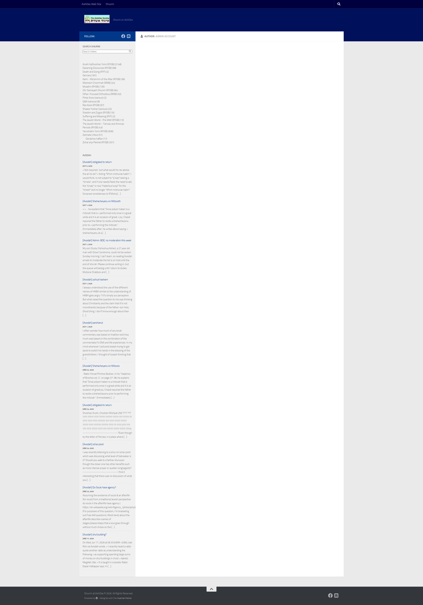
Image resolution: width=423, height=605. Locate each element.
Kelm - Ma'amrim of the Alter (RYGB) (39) (104, 79)
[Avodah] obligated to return (97, 162)
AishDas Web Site (91, 4)
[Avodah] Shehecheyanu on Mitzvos (101, 365)
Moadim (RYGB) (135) (94, 86)
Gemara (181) (89, 75)
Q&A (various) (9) (91, 101)
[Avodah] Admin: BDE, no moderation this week (107, 240)
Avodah (87, 155)
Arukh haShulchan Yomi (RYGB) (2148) (102, 64)
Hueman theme (124, 598)
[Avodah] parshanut (93, 322)
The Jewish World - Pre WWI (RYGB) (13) (103, 120)
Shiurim (110, 4)
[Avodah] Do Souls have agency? (99, 487)
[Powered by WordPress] (97, 598)
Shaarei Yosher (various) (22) (97, 108)
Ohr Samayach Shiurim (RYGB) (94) (100, 90)
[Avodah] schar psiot (93, 444)
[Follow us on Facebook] (123, 36)
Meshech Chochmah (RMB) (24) (99, 82)
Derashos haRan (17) (96, 138)
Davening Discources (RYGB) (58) (99, 67)
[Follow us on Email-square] (129, 36)
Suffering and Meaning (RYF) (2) (99, 116)
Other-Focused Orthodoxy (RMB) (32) (102, 94)
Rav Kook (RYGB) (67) (93, 105)
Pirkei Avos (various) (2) (94, 97)
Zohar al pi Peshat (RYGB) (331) (98, 142)
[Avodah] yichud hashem (95, 279)
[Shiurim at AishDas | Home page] (97, 19)
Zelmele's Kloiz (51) (92, 134)
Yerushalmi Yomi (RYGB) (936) (98, 131)
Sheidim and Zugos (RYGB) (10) (98, 112)
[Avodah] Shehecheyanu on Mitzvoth (102, 201)
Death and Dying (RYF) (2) (96, 71)
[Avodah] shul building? (95, 534)
